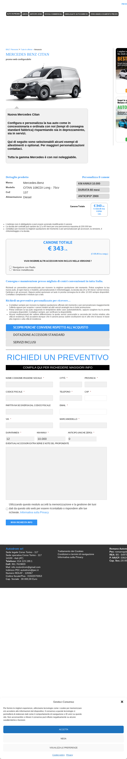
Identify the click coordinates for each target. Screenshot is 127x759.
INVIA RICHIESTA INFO (21, 522)
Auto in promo (13, 14)
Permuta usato (101, 4)
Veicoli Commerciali (53, 14)
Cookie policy (58, 755)
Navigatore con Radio (23, 267)
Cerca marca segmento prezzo (104, 14)
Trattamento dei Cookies (70, 551)
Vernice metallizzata (22, 270)
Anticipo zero (36, 14)
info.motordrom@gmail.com (26, 567)
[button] (122, 701)
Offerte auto (75, 4)
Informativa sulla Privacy (34, 512)
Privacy (69, 755)
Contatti (115, 4)
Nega (63, 738)
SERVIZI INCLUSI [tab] (24, 342)
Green (25, 14)
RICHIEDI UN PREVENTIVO (58, 357)
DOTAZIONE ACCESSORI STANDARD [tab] (39, 335)
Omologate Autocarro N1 (76, 14)
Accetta (63, 729)
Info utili (88, 4)
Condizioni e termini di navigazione (76, 554)
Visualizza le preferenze (64, 748)
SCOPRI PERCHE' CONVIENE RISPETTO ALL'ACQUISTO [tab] (50, 327)
